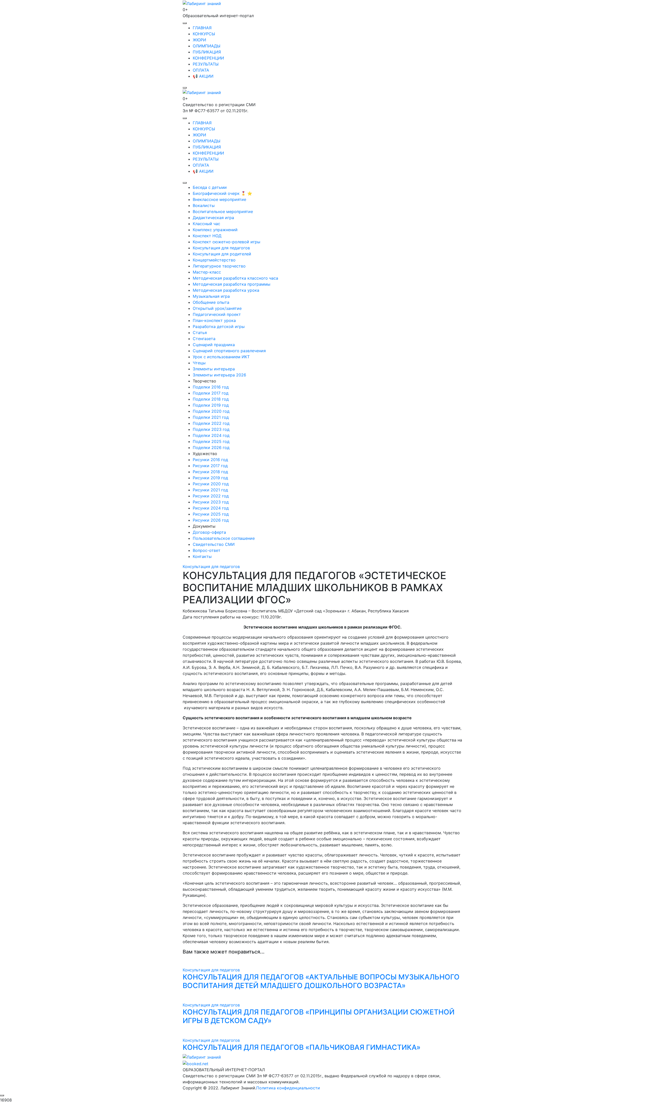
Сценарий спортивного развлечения (229, 350)
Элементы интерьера (214, 368)
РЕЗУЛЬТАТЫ (206, 64)
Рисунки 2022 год (211, 495)
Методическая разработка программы (231, 284)
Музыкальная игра (211, 296)
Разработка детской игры (219, 326)
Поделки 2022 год (211, 423)
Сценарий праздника (214, 344)
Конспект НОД (207, 235)
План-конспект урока (214, 320)
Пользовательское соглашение (224, 538)
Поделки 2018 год (211, 399)
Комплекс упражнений (215, 229)
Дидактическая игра (213, 217)
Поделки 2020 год (211, 411)
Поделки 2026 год (211, 447)
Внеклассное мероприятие (219, 199)
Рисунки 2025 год (211, 514)
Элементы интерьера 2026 (219, 374)
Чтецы (199, 362)
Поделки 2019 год (211, 405)
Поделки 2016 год (211, 387)
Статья (200, 332)
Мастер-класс (207, 272)
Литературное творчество (219, 266)
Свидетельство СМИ (214, 544)
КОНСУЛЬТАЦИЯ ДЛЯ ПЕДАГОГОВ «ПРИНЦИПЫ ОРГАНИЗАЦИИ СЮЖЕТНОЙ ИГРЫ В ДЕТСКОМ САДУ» (319, 1016)
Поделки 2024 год (211, 435)
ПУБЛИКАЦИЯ (207, 51)
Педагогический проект (217, 314)
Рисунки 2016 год (210, 459)
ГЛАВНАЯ (202, 27)
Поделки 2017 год (211, 393)
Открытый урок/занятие (217, 308)
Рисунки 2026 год (211, 520)
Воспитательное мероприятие (223, 211)
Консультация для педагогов (221, 247)
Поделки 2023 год (211, 429)
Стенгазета (204, 338)
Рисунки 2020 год (211, 483)
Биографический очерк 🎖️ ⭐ (222, 193)
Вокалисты (204, 205)
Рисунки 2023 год (211, 501)
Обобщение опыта (211, 302)
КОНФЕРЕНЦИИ (208, 58)
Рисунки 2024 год (211, 508)
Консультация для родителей (222, 253)
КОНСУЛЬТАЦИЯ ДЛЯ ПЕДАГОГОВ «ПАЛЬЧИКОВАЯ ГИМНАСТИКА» (302, 1047)
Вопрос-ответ (206, 550)
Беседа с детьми (210, 187)
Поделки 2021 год (211, 417)
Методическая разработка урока (226, 290)
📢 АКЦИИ (203, 76)
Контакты (202, 556)
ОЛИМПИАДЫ (206, 45)
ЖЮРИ (199, 39)
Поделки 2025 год (211, 441)
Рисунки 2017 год (210, 465)
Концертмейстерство (214, 259)
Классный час (206, 223)
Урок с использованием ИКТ (221, 356)
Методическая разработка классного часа (235, 278)
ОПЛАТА (201, 70)
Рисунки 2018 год (210, 471)
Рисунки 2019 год (210, 477)
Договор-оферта (209, 532)
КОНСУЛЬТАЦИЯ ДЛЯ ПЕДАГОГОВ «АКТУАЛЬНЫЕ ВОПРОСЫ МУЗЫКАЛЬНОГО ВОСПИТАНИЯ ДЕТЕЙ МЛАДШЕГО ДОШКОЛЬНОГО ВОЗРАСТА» (321, 981)
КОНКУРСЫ (204, 33)
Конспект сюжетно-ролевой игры (226, 241)
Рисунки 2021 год (210, 489)
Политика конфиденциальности (288, 1087)
